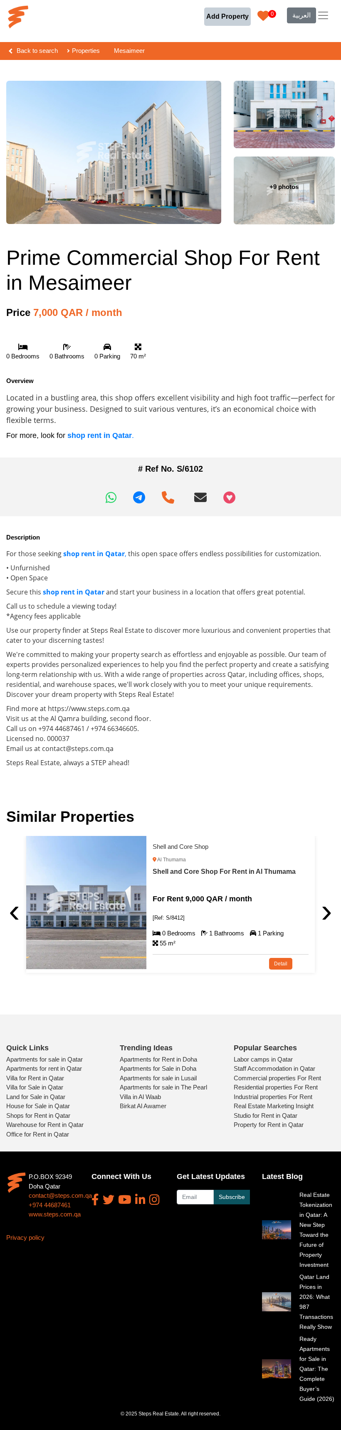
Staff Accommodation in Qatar (274, 1068)
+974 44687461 (50, 1205)
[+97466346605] (170, 494)
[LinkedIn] (140, 1200)
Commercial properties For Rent (277, 1078)
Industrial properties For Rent (273, 1096)
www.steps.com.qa (55, 1214)
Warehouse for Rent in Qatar (45, 1124)
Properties (86, 50)
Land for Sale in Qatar (35, 1096)
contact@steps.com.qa (60, 1195)
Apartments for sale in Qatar (44, 1059)
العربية (301, 15)
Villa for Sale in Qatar (34, 1087)
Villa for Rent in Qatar (35, 1078)
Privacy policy (25, 1237)
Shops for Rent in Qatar (38, 1115)
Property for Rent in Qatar (269, 1124)
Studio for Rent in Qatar (265, 1115)
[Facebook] (95, 1200)
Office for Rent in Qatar (37, 1134)
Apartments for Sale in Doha (158, 1068)
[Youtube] (124, 1200)
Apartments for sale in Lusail (158, 1078)
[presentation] (14, 910)
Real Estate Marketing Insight (274, 1105)
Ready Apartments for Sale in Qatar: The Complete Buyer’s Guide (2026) (316, 1368)
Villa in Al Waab (140, 1096)
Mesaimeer (129, 50)
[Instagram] (154, 1200)
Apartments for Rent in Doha (158, 1059)
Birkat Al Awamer (143, 1105)
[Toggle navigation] (323, 15)
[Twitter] (108, 1200)
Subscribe (232, 1197)
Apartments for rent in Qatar (44, 1068)
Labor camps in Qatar (263, 1059)
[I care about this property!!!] (229, 497)
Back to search (37, 50)
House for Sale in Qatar (38, 1105)
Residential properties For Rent (276, 1087)
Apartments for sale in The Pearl (163, 1087)
